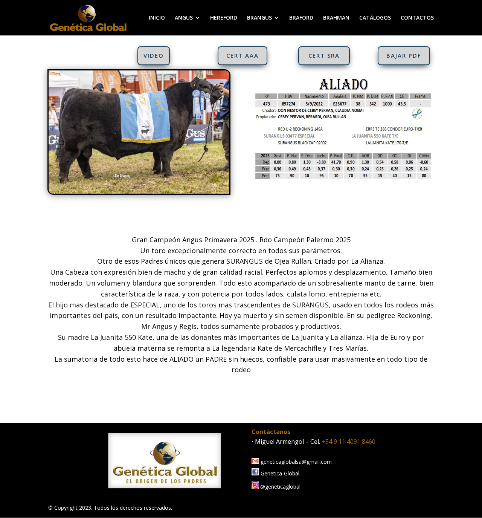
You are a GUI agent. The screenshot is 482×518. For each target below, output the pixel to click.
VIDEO (153, 55)
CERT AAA (242, 55)
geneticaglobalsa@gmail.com (295, 461)
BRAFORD (301, 18)
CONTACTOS (417, 18)
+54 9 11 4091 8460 (348, 441)
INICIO (157, 18)
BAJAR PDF (403, 55)
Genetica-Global (279, 473)
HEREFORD (223, 18)
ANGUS (184, 18)
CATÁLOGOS (375, 18)
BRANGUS (259, 18)
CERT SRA (324, 55)
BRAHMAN (336, 18)
